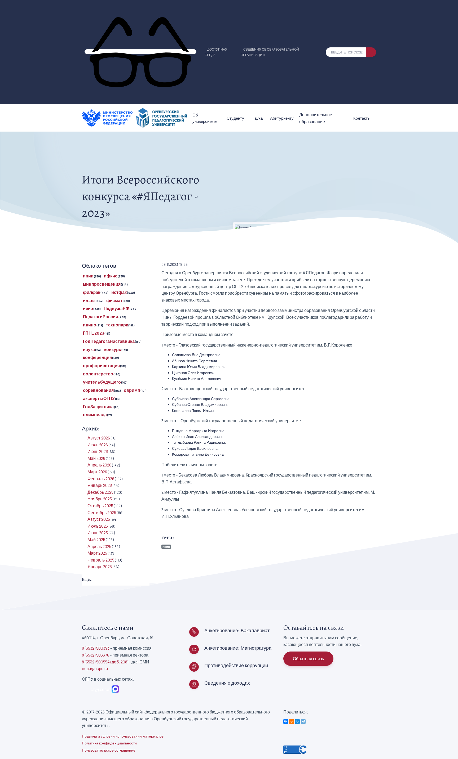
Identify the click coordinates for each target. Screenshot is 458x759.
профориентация (101, 365)
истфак (119, 292)
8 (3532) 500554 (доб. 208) (105, 661)
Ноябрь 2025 (99, 498)
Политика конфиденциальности (109, 743)
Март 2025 (97, 552)
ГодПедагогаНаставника (109, 341)
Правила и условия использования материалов (123, 736)
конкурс (112, 349)
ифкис (110, 275)
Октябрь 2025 (100, 505)
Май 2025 (96, 539)
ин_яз (89, 300)
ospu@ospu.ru (95, 668)
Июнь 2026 (97, 451)
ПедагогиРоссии (100, 316)
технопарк (117, 324)
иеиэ (88, 308)
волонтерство (98, 373)
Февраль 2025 (100, 559)
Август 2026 (98, 437)
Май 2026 (96, 458)
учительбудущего (102, 381)
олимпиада (95, 414)
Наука (257, 118)
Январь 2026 (99, 485)
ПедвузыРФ (116, 308)
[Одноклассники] (291, 721)
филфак (91, 292)
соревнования (98, 390)
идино (89, 324)
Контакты (362, 118)
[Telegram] (303, 721)
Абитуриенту (282, 118)
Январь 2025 (99, 566)
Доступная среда (216, 52)
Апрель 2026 (99, 464)
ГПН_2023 (93, 332)
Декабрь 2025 (100, 492)
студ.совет (100, 689)
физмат (114, 300)
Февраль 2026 (100, 478)
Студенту (235, 118)
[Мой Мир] (297, 721)
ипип (166, 546)
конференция (97, 357)
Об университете (204, 118)
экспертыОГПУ (99, 398)
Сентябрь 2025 (101, 512)
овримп (132, 390)
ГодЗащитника (98, 406)
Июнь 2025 (97, 532)
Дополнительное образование (315, 118)
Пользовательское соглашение (108, 750)
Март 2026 (97, 471)
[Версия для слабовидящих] (140, 51)
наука (89, 349)
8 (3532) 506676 (95, 654)
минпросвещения (102, 283)
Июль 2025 (97, 525)
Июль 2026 (97, 444)
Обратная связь (308, 658)
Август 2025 (98, 519)
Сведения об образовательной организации (270, 52)
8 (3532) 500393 (95, 647)
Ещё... (88, 579)
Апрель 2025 (99, 546)
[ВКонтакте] (285, 721)
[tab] (115, 580)
